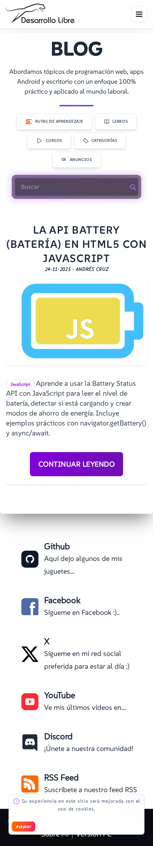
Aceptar (23, 826)
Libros (120, 121)
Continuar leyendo (76, 464)
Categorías (104, 140)
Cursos (54, 140)
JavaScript (20, 384)
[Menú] (139, 14)
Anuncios (81, 159)
